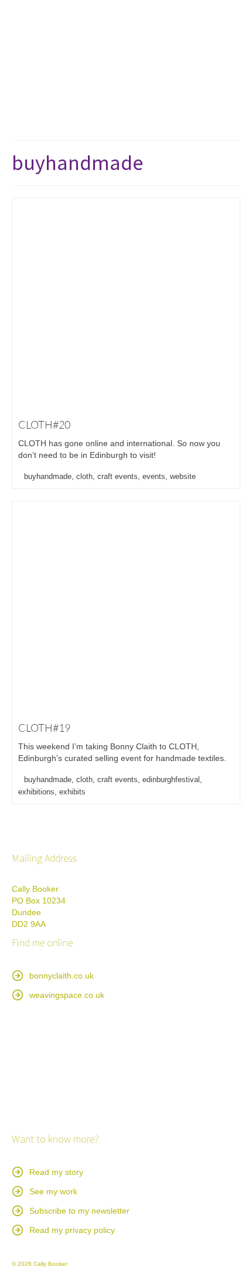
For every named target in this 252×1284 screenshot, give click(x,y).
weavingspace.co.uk (66, 995)
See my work (53, 1191)
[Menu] (226, 116)
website (183, 476)
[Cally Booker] (126, 57)
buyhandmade (47, 476)
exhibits (72, 791)
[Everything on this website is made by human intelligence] (70, 1067)
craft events (117, 476)
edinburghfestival (171, 779)
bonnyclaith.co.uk (61, 975)
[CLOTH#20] (126, 305)
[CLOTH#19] (126, 608)
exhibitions (36, 791)
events (153, 476)
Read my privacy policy (72, 1230)
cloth (84, 476)
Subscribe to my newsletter (79, 1210)
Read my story (56, 1172)
